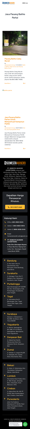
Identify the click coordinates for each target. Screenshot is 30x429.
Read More (7, 83)
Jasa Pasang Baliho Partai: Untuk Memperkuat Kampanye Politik (14, 120)
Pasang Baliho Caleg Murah (13, 60)
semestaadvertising (10, 65)
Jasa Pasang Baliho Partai (13, 129)
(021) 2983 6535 (17, 222)
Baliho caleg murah (11, 66)
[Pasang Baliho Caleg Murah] (15, 43)
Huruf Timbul (22, 172)
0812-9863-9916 (19, 226)
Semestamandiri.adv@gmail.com (17, 236)
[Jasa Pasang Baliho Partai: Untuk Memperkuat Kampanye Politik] (15, 101)
